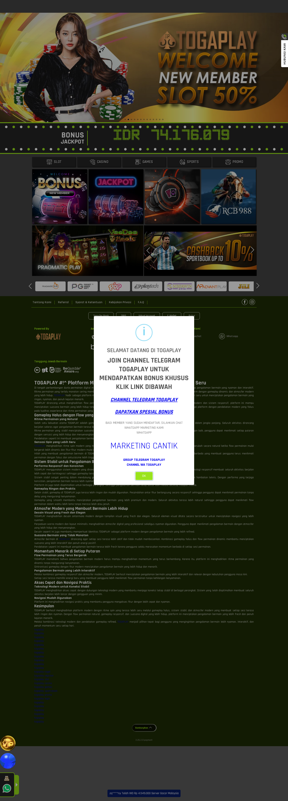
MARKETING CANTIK (144, 446)
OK (144, 476)
